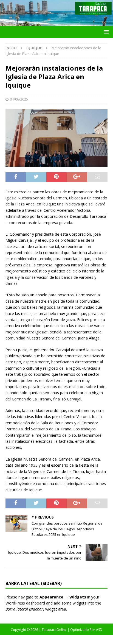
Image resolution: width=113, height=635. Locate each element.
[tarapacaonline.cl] (56, 23)
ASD (99, 629)
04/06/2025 (19, 99)
